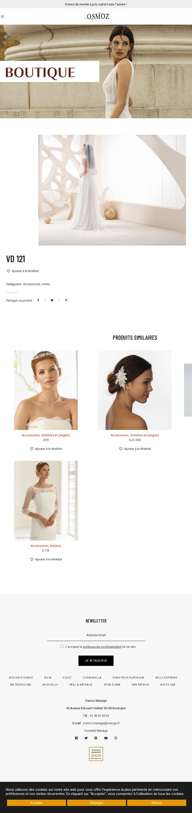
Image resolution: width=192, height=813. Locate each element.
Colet (67, 677)
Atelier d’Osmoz (21, 677)
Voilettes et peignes (55, 435)
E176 (45, 550)
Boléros (55, 546)
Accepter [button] (36, 803)
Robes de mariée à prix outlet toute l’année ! (96, 4)
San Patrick (140, 684)
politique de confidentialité (102, 647)
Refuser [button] (156, 803)
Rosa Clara (112, 684)
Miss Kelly (50, 684)
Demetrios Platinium (128, 677)
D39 (46, 440)
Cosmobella (92, 677)
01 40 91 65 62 (99, 715)
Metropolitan (20, 684)
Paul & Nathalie (81, 684)
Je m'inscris (96, 661)
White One (168, 684)
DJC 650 (135, 440)
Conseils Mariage (96, 730)
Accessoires (31, 284)
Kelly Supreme (166, 677)
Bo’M (48, 677)
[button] (22, 271)
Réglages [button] (96, 803)
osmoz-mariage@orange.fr (101, 723)
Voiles (46, 284)
